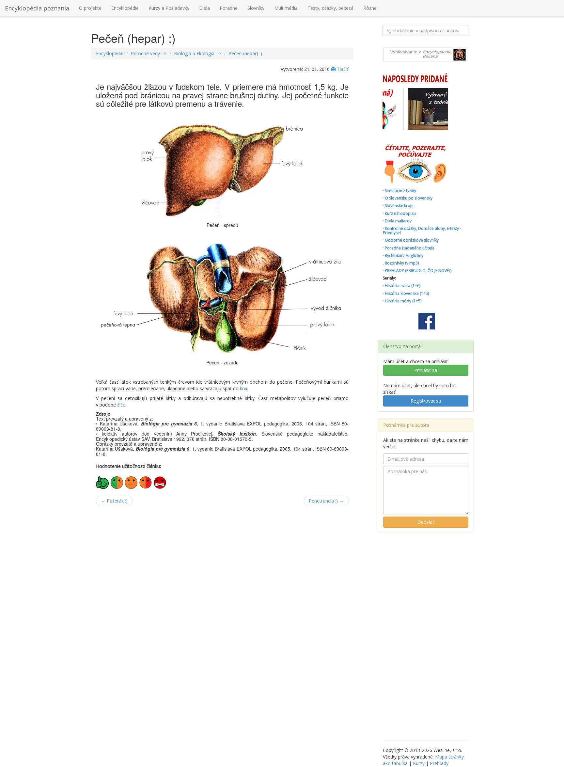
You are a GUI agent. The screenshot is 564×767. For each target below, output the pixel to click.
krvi (243, 388)
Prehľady (439, 763)
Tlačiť (342, 69)
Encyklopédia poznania (37, 8)
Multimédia (286, 8)
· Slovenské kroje (398, 205)
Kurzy (419, 763)
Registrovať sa (426, 401)
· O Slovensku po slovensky (407, 198)
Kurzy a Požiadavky (169, 8)
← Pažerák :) (114, 501)
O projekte (90, 8)
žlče (121, 405)
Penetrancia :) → (326, 501)
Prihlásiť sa (425, 370)
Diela (204, 8)
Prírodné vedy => (148, 53)
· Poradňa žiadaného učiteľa (408, 248)
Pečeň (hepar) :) (245, 53)
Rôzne (370, 8)
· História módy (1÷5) (402, 301)
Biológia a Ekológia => (197, 53)
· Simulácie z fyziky (399, 190)
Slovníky (255, 8)
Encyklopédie (125, 8)
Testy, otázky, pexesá (330, 8)
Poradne (229, 8)
